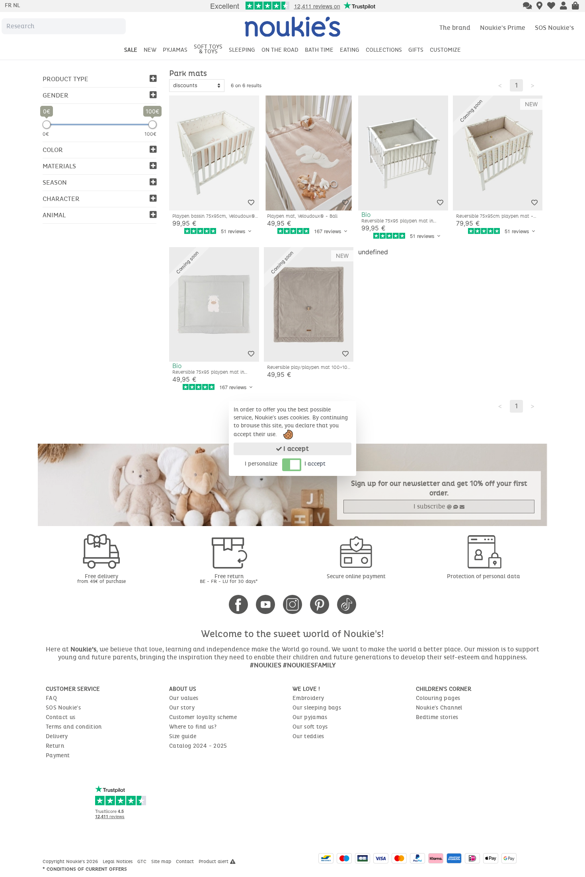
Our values (184, 698)
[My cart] (575, 6)
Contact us (61, 717)
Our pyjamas (310, 717)
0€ (46, 134)
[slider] (47, 125)
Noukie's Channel (439, 707)
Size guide (183, 736)
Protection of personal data (483, 576)
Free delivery (101, 578)
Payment (58, 755)
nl (16, 5)
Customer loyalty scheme (203, 717)
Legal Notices (118, 861)
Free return (229, 578)
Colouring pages (438, 698)
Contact (185, 861)
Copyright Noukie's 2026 (71, 861)
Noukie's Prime (502, 27)
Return (55, 746)
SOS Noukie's (554, 27)
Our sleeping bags (316, 707)
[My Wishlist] (551, 6)
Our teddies (308, 736)
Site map (162, 861)
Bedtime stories (437, 717)
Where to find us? (192, 726)
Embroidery (308, 698)
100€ (150, 134)
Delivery (57, 736)
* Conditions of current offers (85, 869)
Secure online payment (356, 576)
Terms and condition (74, 726)
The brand (454, 27)
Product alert (214, 861)
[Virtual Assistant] (527, 6)
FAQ (51, 698)
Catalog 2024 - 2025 (198, 746)
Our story (182, 707)
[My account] (563, 6)
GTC (142, 861)
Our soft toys (310, 726)
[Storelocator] (539, 6)
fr (9, 5)
